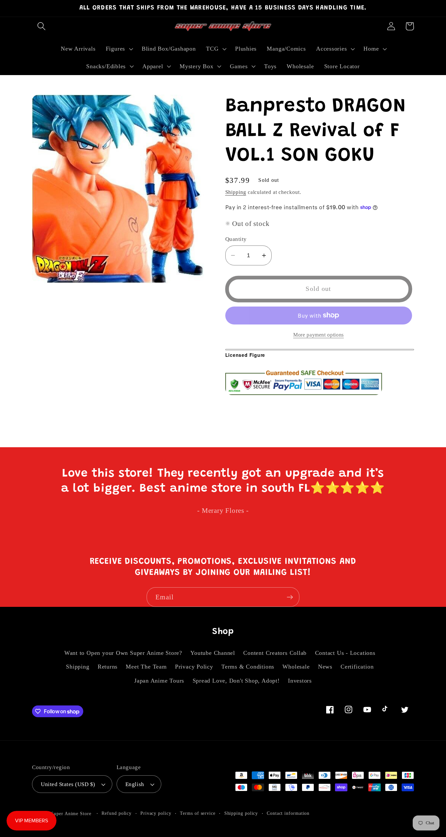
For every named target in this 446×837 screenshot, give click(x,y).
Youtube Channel (212, 653)
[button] (41, 26)
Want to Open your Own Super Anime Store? (123, 653)
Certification (357, 666)
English (134, 784)
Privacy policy (155, 813)
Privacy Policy (194, 666)
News (325, 666)
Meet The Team (146, 666)
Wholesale (296, 666)
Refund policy (117, 813)
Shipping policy (241, 813)
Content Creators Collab (275, 653)
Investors (300, 680)
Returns (108, 666)
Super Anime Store (71, 813)
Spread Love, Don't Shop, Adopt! (236, 680)
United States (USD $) (68, 784)
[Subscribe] (289, 597)
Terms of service (197, 813)
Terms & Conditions (247, 666)
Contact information (288, 813)
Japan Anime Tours (159, 680)
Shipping (235, 192)
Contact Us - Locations (345, 653)
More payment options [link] (318, 334)
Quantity (236, 239)
